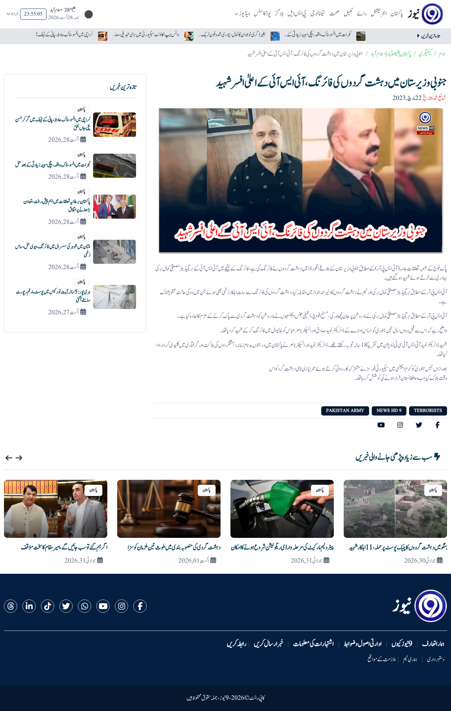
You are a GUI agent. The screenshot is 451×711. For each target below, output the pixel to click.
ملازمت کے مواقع (381, 659)
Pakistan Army (345, 410)
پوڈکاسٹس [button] (262, 14)
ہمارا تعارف (433, 644)
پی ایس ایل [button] (297, 14)
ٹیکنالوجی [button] (318, 14)
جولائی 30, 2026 (419, 561)
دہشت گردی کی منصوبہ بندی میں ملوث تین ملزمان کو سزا (174, 547)
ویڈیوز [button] (244, 14)
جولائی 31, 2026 (306, 561)
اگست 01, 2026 (193, 561)
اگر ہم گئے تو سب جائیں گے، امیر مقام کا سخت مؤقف (64, 547)
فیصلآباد (393, 54)
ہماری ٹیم (410, 659)
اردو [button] (14, 14)
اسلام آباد (378, 54)
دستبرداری (435, 659)
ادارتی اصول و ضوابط (363, 644)
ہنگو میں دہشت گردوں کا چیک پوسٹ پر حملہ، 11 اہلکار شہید (398, 547)
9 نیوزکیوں (402, 644)
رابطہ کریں (237, 644)
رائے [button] (362, 14)
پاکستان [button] (397, 14)
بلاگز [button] (279, 14)
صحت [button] (335, 14)
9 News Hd (389, 410)
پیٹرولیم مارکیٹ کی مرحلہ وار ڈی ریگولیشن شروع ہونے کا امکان (282, 547)
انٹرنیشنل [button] (379, 14)
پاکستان (405, 54)
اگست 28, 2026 (63, 140)
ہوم (442, 54)
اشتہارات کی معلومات (313, 644)
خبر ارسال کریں (268, 644)
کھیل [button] (348, 14)
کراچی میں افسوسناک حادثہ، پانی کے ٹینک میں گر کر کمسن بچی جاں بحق (59, 35)
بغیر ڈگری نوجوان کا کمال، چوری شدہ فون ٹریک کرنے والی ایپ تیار (231, 35)
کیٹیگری (425, 54)
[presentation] (9, 458)
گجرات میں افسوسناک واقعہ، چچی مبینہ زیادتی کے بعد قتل (318, 35)
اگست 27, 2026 (63, 312)
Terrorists (428, 410)
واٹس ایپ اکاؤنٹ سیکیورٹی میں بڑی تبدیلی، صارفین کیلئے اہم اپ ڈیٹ (145, 35)
